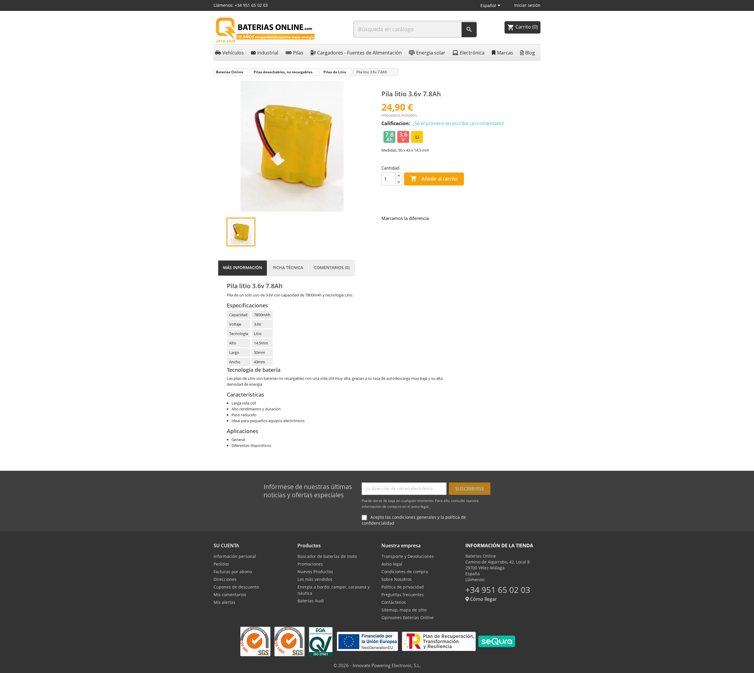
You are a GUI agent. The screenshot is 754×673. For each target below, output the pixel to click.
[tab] (242, 268)
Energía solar (430, 52)
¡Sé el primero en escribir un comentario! (458, 123)
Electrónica (472, 52)
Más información (242, 267)
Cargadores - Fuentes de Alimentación (359, 52)
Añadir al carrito (434, 178)
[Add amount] (398, 176)
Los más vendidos (315, 579)
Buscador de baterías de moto (327, 556)
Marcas (505, 52)
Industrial (267, 52)
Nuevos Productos (315, 571)
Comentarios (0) (332, 267)
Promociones (310, 564)
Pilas (298, 52)
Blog (530, 52)
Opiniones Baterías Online (407, 617)
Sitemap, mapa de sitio (403, 610)
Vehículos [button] (233, 52)
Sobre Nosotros (396, 579)
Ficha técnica (288, 267)
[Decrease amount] (398, 182)
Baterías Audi (310, 601)
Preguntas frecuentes (402, 594)
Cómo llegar (483, 599)
